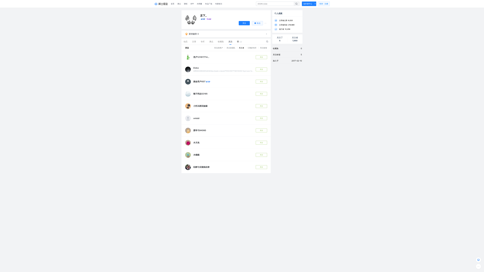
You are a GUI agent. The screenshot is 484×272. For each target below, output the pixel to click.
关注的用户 (218, 48)
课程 (185, 4)
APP (192, 4)
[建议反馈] (478, 259)
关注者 (242, 48)
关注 (261, 57)
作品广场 (208, 4)
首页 (172, 4)
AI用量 (199, 4)
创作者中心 (307, 4)
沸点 (179, 4)
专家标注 (218, 4)
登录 (323, 4)
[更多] (478, 266)
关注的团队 (231, 48)
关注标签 (263, 48)
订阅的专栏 (252, 48)
